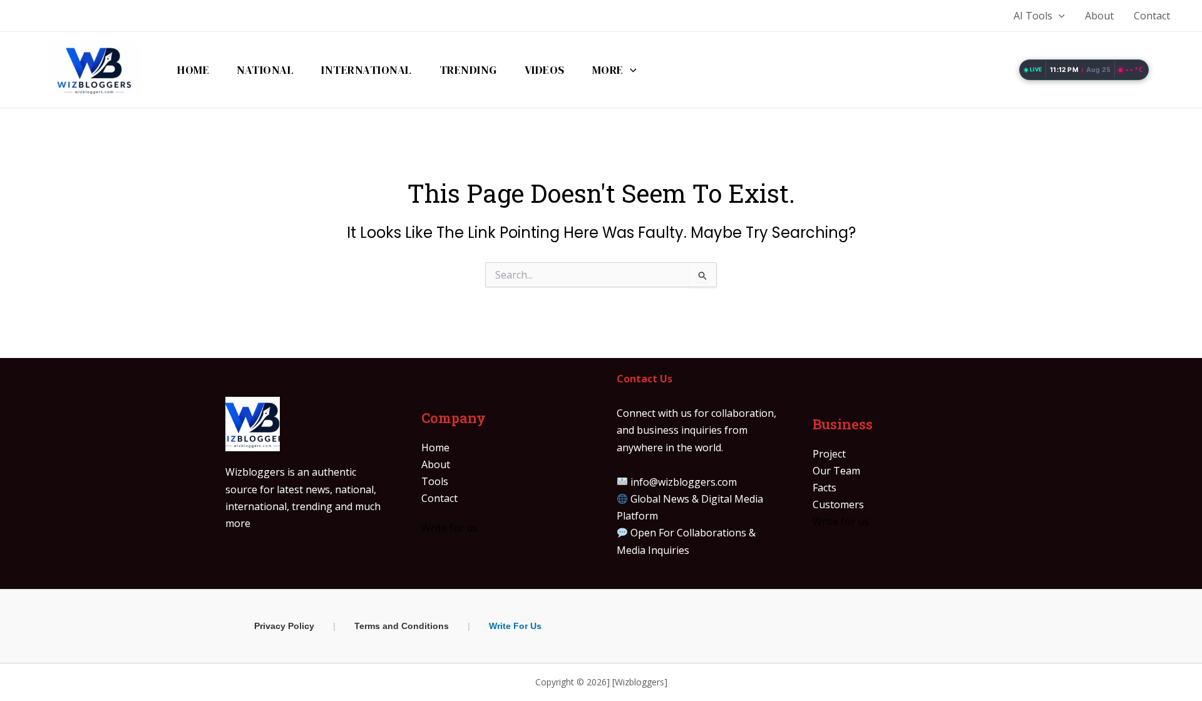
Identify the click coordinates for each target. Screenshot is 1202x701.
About (1099, 16)
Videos (545, 70)
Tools (434, 481)
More (608, 70)
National (265, 70)
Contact (1152, 16)
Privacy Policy (284, 626)
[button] (1058, 15)
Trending (468, 70)
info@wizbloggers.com (683, 482)
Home (193, 70)
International (366, 70)
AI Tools (1033, 16)
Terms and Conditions (401, 626)
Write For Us (515, 626)
